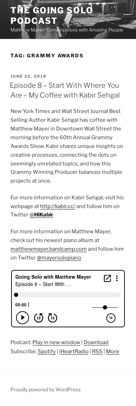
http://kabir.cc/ (57, 206)
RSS (97, 351)
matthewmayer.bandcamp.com (48, 249)
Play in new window (56, 342)
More (112, 351)
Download (96, 342)
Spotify (47, 351)
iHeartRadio (74, 351)
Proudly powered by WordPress (45, 389)
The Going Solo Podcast (51, 15)
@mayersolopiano (59, 258)
